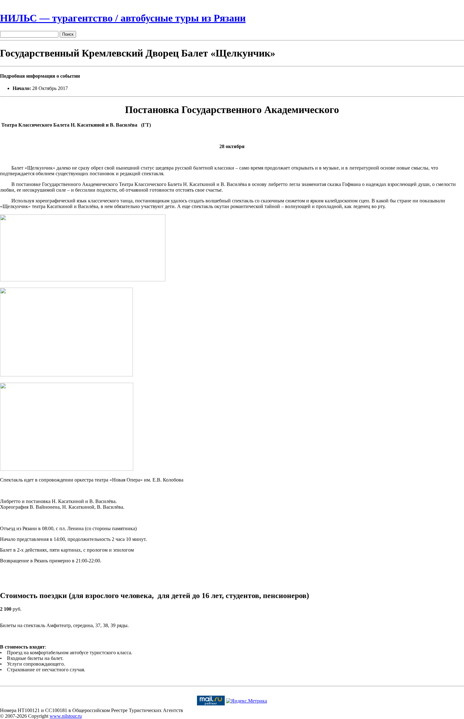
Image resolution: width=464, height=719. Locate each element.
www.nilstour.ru (66, 716)
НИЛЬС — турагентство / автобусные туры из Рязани (123, 18)
